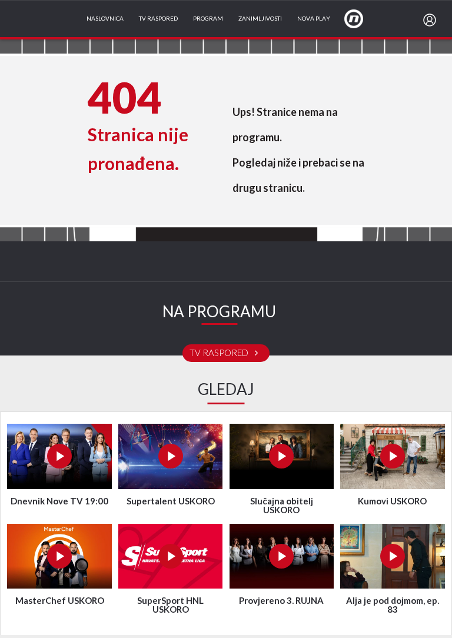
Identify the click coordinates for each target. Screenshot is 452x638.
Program (208, 18)
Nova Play (313, 18)
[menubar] (432, 20)
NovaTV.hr (361, 18)
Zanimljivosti (260, 18)
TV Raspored (158, 18)
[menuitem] (432, 20)
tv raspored (220, 353)
